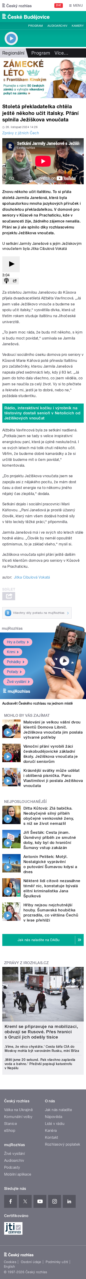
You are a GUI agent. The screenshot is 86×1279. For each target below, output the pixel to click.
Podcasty (12, 1167)
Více (61, 53)
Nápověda (53, 1117)
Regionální (13, 53)
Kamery (78, 25)
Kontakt (51, 1137)
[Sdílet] (15, 281)
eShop (9, 1130)
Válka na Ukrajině (18, 1110)
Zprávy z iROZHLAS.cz (26, 963)
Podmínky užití (57, 1262)
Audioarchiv (57, 25)
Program (35, 25)
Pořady (12, 672)
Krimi (11, 652)
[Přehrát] (11, 264)
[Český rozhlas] (17, 5)
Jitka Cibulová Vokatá (32, 577)
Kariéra (51, 1130)
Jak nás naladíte (58, 1110)
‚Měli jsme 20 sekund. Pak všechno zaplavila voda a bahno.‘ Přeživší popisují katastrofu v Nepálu (40, 1064)
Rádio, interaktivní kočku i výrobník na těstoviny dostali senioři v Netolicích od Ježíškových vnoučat (42, 413)
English (9, 1266)
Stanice (10, 1123)
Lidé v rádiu (55, 1123)
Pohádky (14, 662)
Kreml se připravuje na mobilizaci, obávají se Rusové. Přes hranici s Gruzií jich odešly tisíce (41, 1032)
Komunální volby (18, 1117)
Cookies (10, 1262)
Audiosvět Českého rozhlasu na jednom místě (37, 703)
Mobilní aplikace (17, 1174)
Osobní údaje (31, 1262)
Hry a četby (16, 642)
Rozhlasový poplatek (62, 1144)
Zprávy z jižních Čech (20, 133)
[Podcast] (6, 281)
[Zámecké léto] (43, 78)
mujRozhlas (12, 628)
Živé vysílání (16, 681)
